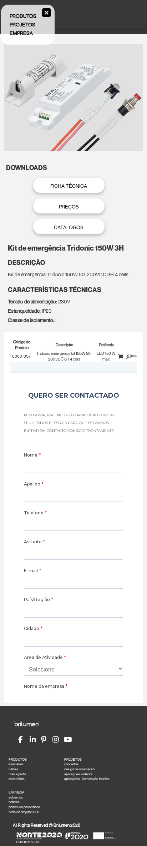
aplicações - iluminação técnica (87, 779)
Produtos (23, 16)
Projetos (22, 24)
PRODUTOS (18, 759)
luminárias (16, 764)
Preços (69, 206)
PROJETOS (73, 759)
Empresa (21, 33)
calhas (13, 769)
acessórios (17, 779)
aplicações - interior (78, 774)
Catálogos (68, 227)
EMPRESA (16, 792)
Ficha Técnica (68, 186)
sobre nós (16, 797)
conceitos (71, 764)
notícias (14, 802)
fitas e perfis (17, 774)
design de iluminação (79, 769)
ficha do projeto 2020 (24, 812)
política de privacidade (24, 807)
